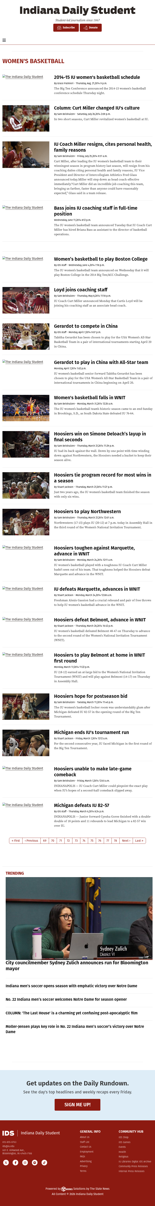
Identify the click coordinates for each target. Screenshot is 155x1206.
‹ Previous (31, 840)
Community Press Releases (133, 1166)
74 (84, 840)
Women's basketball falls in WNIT (89, 398)
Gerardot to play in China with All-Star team (101, 362)
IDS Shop (123, 1137)
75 (92, 840)
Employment (86, 1152)
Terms (83, 1171)
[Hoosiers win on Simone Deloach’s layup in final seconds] (25, 444)
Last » (139, 840)
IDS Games (124, 1142)
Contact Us (85, 1147)
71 (60, 840)
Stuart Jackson (65, 486)
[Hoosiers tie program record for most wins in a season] (25, 485)
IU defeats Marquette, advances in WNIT (97, 589)
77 (107, 840)
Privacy (84, 1166)
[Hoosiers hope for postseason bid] (25, 706)
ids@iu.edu (8, 1146)
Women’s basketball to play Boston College (101, 259)
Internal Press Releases (131, 1171)
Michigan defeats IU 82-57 (81, 805)
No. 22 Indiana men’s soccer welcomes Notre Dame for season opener (66, 999)
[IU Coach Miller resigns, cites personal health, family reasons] (25, 154)
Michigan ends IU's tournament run (91, 732)
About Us (84, 1137)
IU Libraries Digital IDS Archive (135, 1162)
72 (68, 840)
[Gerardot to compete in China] (25, 336)
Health (122, 1152)
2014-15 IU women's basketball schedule (97, 77)
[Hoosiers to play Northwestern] (25, 522)
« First (16, 840)
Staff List (84, 1142)
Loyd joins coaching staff (80, 290)
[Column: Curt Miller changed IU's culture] (25, 118)
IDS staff (61, 265)
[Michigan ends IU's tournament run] (25, 743)
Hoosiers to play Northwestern (87, 511)
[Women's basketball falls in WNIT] (25, 408)
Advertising (85, 1161)
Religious (123, 1157)
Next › (126, 840)
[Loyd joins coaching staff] (25, 300)
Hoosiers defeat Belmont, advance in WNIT (100, 620)
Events (122, 1147)
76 (99, 840)
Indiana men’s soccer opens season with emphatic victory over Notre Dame (71, 986)
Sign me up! (77, 1105)
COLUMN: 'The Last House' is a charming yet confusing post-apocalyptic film (72, 1013)
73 (76, 840)
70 (52, 840)
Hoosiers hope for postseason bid (90, 696)
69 (44, 840)
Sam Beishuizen (66, 114)
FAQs (82, 1156)
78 (115, 840)
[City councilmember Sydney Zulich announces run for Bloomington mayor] (79, 918)
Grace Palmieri (65, 83)
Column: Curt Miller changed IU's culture (97, 108)
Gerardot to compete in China (86, 326)
